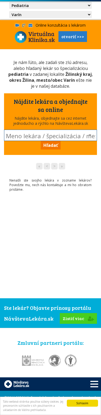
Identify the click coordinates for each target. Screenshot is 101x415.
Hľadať (50, 145)
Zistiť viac (74, 318)
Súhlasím (82, 403)
